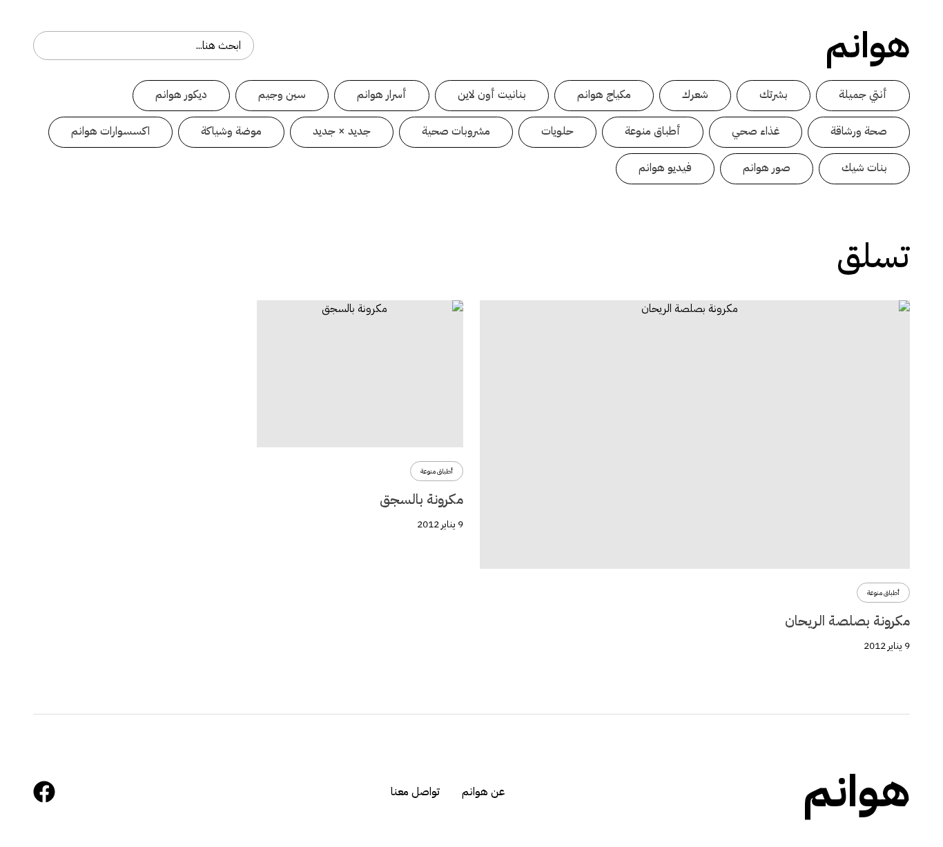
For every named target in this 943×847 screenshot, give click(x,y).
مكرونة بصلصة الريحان (847, 620)
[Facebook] (44, 792)
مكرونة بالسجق (421, 499)
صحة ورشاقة (858, 131)
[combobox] (143, 45)
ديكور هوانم (181, 94)
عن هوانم (483, 792)
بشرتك (773, 94)
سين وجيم (282, 94)
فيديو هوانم (665, 167)
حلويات (557, 131)
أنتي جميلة (863, 94)
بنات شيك (864, 167)
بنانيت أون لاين (492, 94)
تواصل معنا (415, 792)
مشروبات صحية (456, 131)
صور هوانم (766, 167)
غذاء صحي (755, 131)
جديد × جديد (342, 131)
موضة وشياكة (231, 131)
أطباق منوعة (653, 131)
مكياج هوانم (604, 94)
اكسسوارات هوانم (110, 131)
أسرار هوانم (382, 94)
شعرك (695, 94)
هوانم (868, 45)
